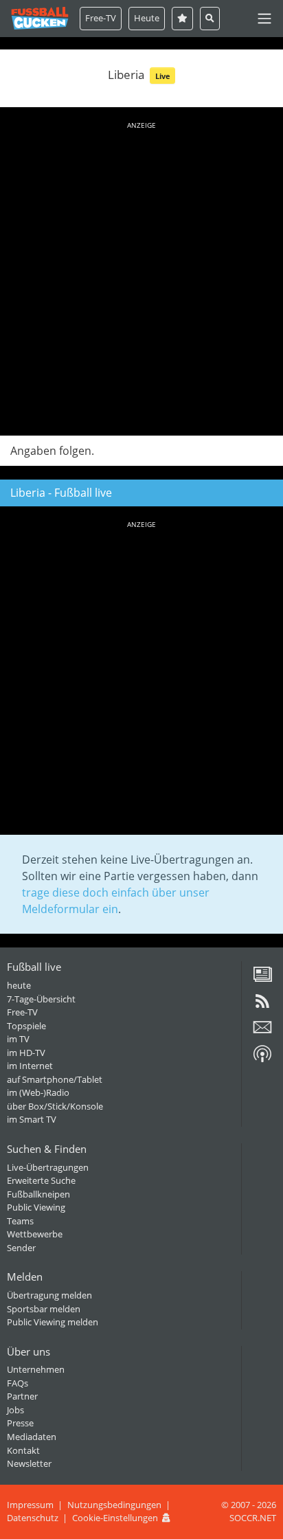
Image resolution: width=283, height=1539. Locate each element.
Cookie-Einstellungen (115, 1518)
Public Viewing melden (52, 1322)
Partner (22, 1396)
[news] (262, 979)
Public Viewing (36, 1207)
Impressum (30, 1504)
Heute (146, 18)
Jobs (15, 1410)
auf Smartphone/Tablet (54, 1079)
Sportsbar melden (43, 1309)
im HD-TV (26, 1052)
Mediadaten (31, 1436)
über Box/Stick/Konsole (55, 1106)
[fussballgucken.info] (40, 18)
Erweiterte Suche (41, 1180)
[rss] (262, 1006)
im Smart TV (31, 1119)
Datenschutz (32, 1518)
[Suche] (210, 18)
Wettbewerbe (35, 1234)
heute (19, 985)
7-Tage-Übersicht (41, 999)
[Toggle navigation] (264, 18)
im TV (18, 1039)
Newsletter (29, 1463)
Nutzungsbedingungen (114, 1504)
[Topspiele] (182, 18)
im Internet (30, 1065)
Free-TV (100, 18)
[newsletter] (262, 1032)
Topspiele (26, 1026)
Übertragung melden (49, 1295)
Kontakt (23, 1450)
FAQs (17, 1383)
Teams (20, 1221)
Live (162, 76)
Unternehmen (36, 1369)
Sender (21, 1248)
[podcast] (262, 1059)
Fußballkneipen (38, 1194)
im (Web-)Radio (38, 1092)
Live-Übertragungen (48, 1167)
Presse (20, 1423)
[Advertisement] (141, 276)
